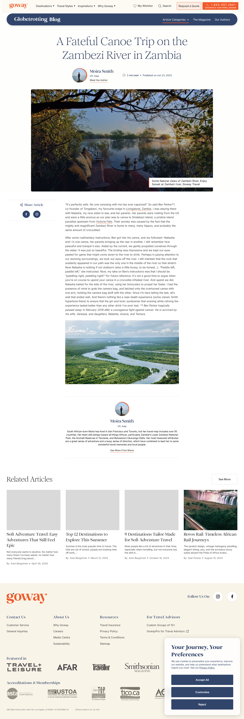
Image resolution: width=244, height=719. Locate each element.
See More (225, 479)
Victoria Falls (104, 221)
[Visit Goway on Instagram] (37, 214)
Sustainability (61, 643)
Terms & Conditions (112, 637)
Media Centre (61, 637)
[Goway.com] (18, 5)
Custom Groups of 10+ (161, 625)
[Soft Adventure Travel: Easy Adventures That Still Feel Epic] (33, 510)
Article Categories (174, 19)
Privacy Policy (109, 631)
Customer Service (18, 625)
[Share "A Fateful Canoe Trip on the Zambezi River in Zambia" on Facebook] (26, 214)
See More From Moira (122, 450)
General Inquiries (17, 631)
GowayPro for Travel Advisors (166, 631)
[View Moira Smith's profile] (79, 75)
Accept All (202, 679)
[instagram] (218, 596)
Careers (58, 631)
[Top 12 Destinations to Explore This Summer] (93, 510)
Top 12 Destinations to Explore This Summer (87, 537)
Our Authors (222, 19)
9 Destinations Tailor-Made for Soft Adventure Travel (150, 537)
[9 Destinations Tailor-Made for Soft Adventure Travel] (151, 510)
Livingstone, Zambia (138, 208)
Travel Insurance (110, 625)
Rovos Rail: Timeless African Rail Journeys (210, 537)
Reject (202, 704)
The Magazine (202, 19)
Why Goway (61, 625)
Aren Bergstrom (19, 563)
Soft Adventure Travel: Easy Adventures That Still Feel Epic (32, 540)
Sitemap (105, 643)
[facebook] (232, 596)
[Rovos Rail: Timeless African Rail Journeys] (211, 510)
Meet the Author (99, 80)
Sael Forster (194, 558)
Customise (202, 692)
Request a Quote (189, 6)
